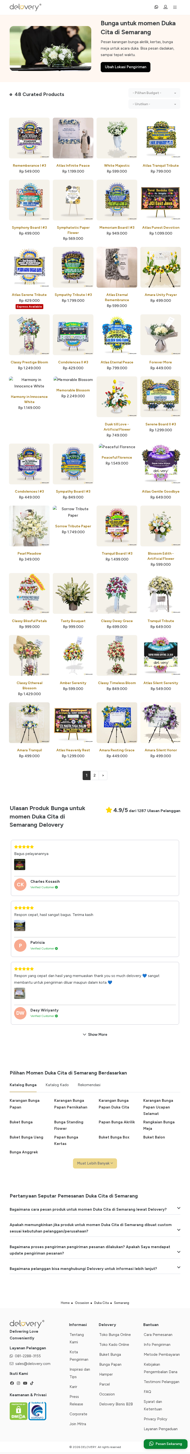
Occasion (107, 1394)
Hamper (106, 1374)
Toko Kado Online (114, 1344)
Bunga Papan (110, 1364)
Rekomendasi (89, 1085)
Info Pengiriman (157, 1344)
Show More (97, 1034)
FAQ (147, 1392)
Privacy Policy (155, 1419)
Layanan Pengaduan (161, 1429)
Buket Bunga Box (114, 1137)
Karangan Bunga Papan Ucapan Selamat (158, 1107)
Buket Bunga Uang (26, 1137)
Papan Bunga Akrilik (117, 1122)
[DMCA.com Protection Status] (19, 1410)
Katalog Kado (57, 1085)
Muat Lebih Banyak (94, 1163)
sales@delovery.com (32, 1363)
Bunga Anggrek (24, 1152)
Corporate (78, 1414)
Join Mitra (78, 1424)
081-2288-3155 (28, 1356)
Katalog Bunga (23, 1085)
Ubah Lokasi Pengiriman (125, 67)
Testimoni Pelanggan (161, 1382)
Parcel (104, 1384)
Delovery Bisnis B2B (116, 1404)
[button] (154, 93)
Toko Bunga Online (115, 1334)
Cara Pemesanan (158, 1334)
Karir (73, 1387)
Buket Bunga (21, 1122)
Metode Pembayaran (162, 1354)
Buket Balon (154, 1137)
